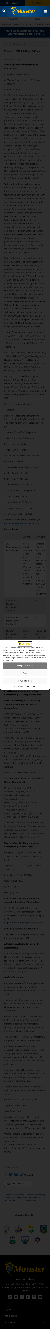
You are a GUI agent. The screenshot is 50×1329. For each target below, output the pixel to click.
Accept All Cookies (25, 665)
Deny (25, 673)
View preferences (25, 680)
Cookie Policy (18, 686)
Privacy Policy (30, 686)
